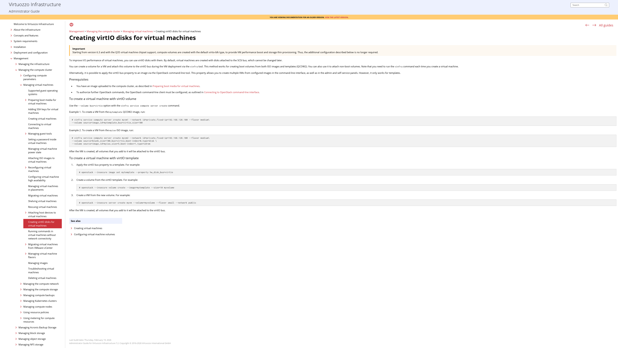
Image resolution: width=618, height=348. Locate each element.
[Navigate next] (594, 25)
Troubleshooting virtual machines (41, 270)
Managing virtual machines (38, 84)
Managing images (38, 263)
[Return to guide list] (606, 25)
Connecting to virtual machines (39, 126)
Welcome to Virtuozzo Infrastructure (34, 24)
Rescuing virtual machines (42, 206)
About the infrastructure (27, 29)
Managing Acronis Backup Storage (37, 327)
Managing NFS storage (31, 344)
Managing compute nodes (37, 306)
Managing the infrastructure (34, 64)
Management (21, 58)
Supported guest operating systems (43, 92)
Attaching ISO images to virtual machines (41, 159)
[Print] (71, 25)
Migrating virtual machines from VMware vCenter (43, 246)
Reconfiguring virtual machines (39, 169)
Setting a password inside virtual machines (42, 141)
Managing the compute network (41, 283)
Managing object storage (32, 338)
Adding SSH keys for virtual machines (43, 111)
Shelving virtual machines (42, 201)
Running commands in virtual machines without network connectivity (42, 235)
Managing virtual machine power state (42, 150)
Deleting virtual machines (42, 278)
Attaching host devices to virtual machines (42, 214)
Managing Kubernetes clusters (40, 300)
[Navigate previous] (587, 25)
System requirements (25, 41)
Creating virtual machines (42, 118)
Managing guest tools (40, 133)
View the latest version (336, 17)
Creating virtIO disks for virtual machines (41, 223)
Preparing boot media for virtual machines (42, 101)
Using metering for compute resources (39, 319)
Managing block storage (32, 333)
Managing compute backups (39, 295)
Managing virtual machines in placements (43, 187)
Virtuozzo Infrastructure (35, 4)
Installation (20, 46)
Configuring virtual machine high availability (43, 178)
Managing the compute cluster (35, 69)
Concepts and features (26, 35)
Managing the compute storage (40, 289)
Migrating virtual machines (43, 195)
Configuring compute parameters (35, 77)
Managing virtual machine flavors (42, 255)
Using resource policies (36, 312)
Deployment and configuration (31, 52)
